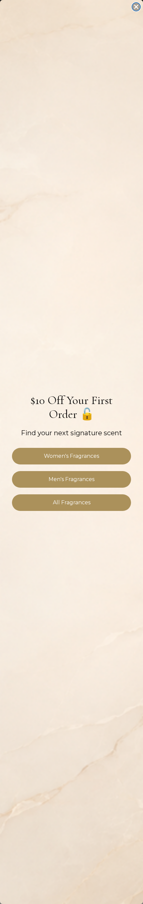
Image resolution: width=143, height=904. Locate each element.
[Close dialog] (136, 7)
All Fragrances (71, 502)
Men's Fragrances (71, 479)
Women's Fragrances (71, 456)
